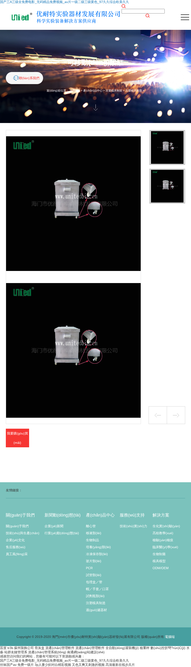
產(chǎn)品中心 (92, 90)
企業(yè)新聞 (53, 526)
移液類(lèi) (93, 533)
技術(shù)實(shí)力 (133, 526)
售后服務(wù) (15, 547)
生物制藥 (159, 554)
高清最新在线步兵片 (120, 665)
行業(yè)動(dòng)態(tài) (61, 533)
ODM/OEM (161, 568)
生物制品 (92, 540)
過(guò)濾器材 (96, 610)
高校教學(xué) (163, 533)
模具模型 (159, 561)
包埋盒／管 (94, 582)
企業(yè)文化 (15, 540)
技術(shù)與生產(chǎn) (22, 533)
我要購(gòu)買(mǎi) (17, 438)
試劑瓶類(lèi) (95, 596)
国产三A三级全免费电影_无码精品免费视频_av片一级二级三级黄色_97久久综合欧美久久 (64, 2)
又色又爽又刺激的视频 (88, 665)
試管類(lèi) (93, 575)
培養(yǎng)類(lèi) (98, 547)
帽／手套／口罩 (97, 589)
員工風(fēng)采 (17, 554)
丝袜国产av (8, 665)
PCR (89, 568)
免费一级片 (25, 665)
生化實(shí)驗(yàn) (166, 526)
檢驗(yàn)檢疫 (163, 540)
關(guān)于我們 (17, 526)
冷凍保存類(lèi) (97, 554)
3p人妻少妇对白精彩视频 (53, 665)
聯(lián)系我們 (29, 78)
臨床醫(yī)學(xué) (165, 547)
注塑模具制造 (114, 90)
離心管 (91, 526)
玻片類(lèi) (93, 561)
